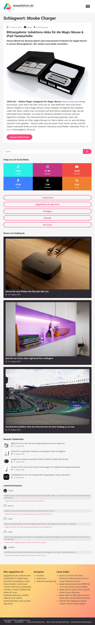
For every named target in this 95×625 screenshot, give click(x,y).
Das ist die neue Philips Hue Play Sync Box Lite (27, 291)
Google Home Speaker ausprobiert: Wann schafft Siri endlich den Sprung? (39, 459)
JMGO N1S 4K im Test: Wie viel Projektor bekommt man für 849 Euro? (38, 444)
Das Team (47, 225)
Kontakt (47, 218)
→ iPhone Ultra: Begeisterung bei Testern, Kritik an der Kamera (24, 542)
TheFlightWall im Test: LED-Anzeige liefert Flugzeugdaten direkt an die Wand (40, 475)
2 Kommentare (42, 27)
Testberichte (47, 197)
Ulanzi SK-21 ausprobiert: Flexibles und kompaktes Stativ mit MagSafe (38, 451)
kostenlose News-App (13, 601)
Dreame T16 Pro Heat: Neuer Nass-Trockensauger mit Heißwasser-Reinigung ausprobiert (45, 467)
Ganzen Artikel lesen (19, 137)
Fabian (29, 27)
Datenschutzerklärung (46, 581)
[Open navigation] (87, 6)
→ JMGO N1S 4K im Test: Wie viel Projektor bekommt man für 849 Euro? (27, 514)
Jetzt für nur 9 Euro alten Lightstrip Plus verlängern (29, 358)
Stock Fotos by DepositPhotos (57, 622)
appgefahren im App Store (47, 204)
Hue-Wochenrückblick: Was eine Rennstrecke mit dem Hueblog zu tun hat (40, 427)
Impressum (41, 578)
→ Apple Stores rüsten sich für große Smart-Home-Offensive (23, 501)
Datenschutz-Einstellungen (81, 622)
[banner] (18, 6)
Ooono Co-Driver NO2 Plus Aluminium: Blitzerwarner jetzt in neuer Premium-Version (73, 578)
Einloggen (47, 211)
